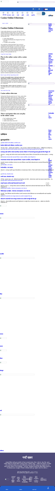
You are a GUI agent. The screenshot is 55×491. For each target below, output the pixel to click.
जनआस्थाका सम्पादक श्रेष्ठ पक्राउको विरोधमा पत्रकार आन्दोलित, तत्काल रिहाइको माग (20, 159)
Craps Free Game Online (6, 54)
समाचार (1, 214)
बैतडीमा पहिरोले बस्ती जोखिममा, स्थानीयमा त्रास (11, 145)
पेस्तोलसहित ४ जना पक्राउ (7, 167)
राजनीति (2, 254)
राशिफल (2, 450)
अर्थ (1, 410)
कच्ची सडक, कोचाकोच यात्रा (7, 176)
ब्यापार (1, 346)
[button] (18, 9)
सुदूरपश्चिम (33, 15)
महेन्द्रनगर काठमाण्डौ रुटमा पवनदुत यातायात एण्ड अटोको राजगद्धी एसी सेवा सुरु (18, 198)
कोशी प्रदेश (4, 14)
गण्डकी (18, 15)
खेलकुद (1, 370)
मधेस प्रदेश (9, 15)
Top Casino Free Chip (5, 90)
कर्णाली (28, 15)
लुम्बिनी (23, 15)
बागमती (13, 15)
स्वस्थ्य (1, 334)
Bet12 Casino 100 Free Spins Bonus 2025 (10, 75)
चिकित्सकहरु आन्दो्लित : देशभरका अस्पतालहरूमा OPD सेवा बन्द (15, 191)
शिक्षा (1, 294)
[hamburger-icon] (46, 9)
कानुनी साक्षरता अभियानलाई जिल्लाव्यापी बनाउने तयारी (13, 183)
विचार (1, 358)
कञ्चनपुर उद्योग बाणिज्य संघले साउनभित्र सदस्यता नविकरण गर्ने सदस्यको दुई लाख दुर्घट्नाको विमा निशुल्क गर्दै (25, 152)
